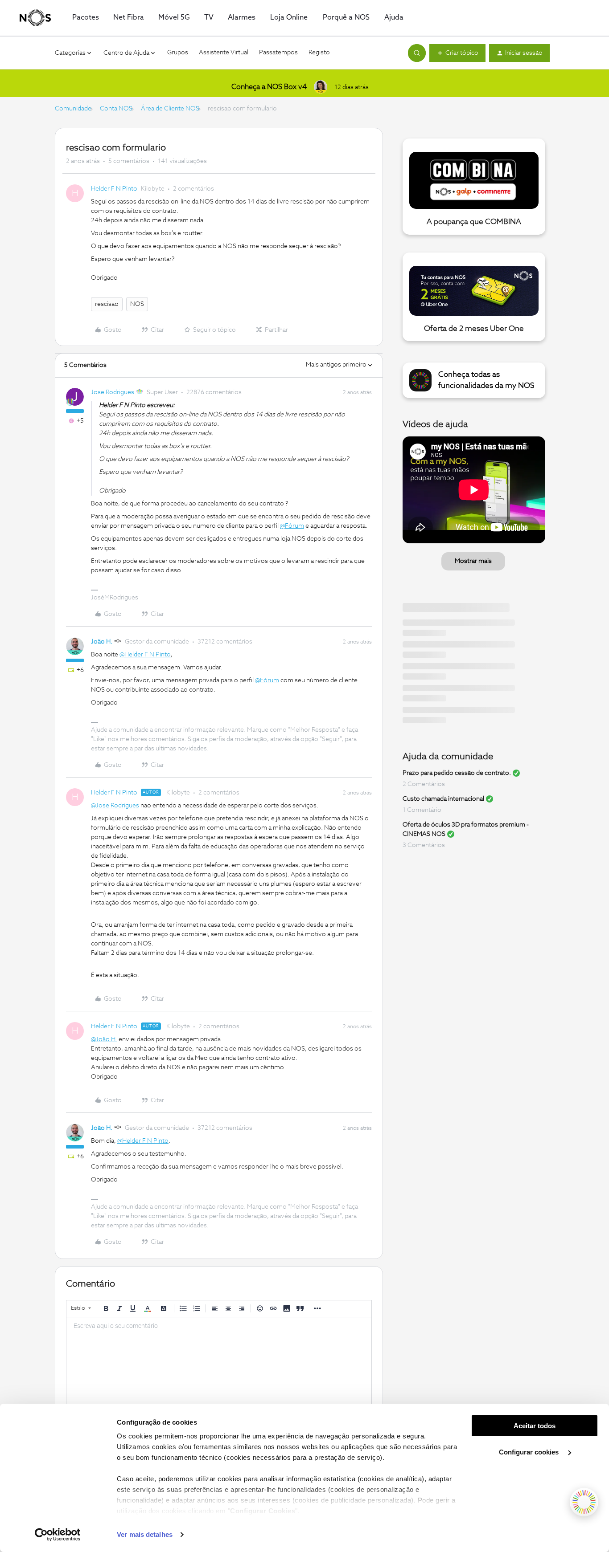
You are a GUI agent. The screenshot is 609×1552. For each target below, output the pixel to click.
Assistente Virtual (223, 52)
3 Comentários (424, 845)
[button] (457, 53)
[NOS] (35, 17)
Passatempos (278, 52)
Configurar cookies (529, 1452)
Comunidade (73, 109)
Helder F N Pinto (114, 189)
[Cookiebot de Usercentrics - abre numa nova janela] (58, 1534)
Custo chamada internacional (443, 799)
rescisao (107, 304)
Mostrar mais (473, 561)
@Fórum (292, 526)
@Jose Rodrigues (115, 805)
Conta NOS (116, 109)
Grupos (177, 52)
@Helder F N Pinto (145, 655)
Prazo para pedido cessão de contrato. (457, 773)
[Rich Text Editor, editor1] (218, 1361)
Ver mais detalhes (145, 1534)
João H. (101, 642)
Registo (319, 52)
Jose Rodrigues (112, 392)
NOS (137, 304)
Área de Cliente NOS (170, 109)
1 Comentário (422, 810)
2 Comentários (424, 784)
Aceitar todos (535, 1426)
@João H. (104, 1039)
